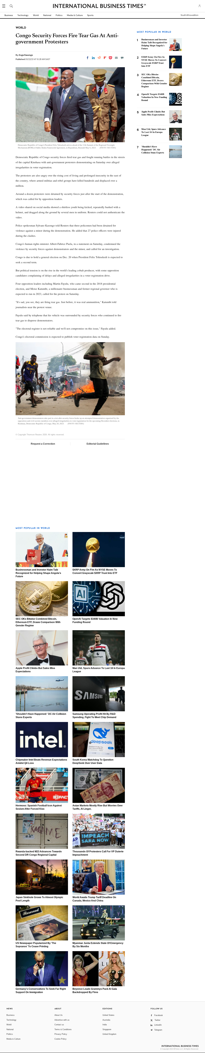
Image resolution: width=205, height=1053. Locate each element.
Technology (23, 15)
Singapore (106, 1029)
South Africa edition (189, 15)
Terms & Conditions (63, 1029)
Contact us (59, 1024)
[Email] (116, 57)
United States (108, 1015)
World (36, 15)
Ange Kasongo (26, 55)
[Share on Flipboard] (105, 57)
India (104, 1024)
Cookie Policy (60, 1039)
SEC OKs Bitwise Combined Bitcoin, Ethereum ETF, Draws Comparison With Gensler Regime (38, 622)
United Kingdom (109, 1034)
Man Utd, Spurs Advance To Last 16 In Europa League (153, 132)
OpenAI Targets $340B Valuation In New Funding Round (154, 97)
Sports (90, 15)
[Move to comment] (122, 57)
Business (9, 15)
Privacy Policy (60, 1034)
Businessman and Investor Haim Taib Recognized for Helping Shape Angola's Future (38, 573)
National (47, 15)
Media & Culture (75, 15)
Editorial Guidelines (98, 444)
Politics (59, 15)
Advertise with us (61, 1020)
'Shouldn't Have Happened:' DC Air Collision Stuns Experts (152, 149)
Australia (106, 1020)
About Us (58, 1015)
